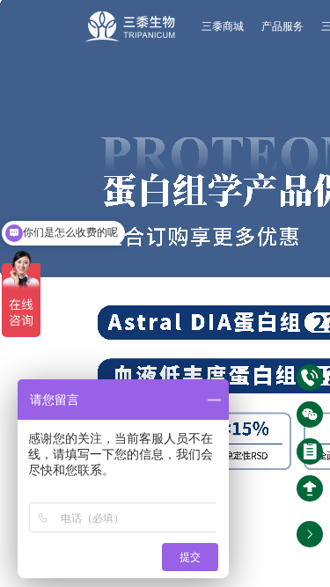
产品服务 (282, 26)
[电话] (310, 377)
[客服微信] (310, 414)
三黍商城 (223, 26)
